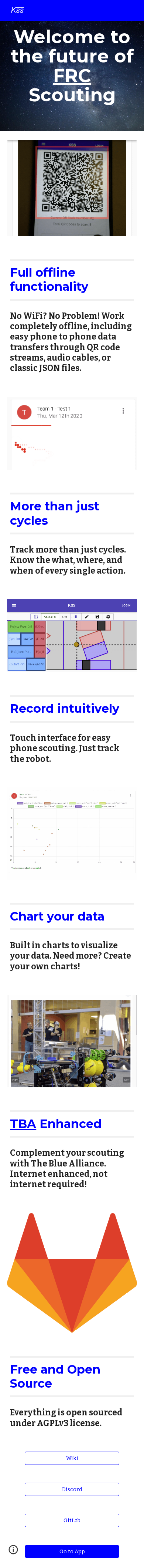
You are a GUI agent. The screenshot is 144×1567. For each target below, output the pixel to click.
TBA (23, 1124)
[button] (13, 1552)
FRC (72, 75)
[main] (72, 65)
